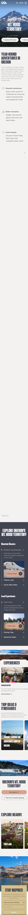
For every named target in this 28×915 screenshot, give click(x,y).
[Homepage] (4, 3)
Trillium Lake (9, 580)
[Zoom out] (25, 155)
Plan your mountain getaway (15, 798)
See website (13, 792)
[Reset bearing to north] (25, 157)
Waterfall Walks (10, 637)
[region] (14, 334)
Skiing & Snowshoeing (12, 550)
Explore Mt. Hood (10, 40)
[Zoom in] (25, 153)
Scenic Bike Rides (10, 585)
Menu (21, 3)
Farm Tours (8, 602)
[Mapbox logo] (5, 516)
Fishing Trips (9, 632)
